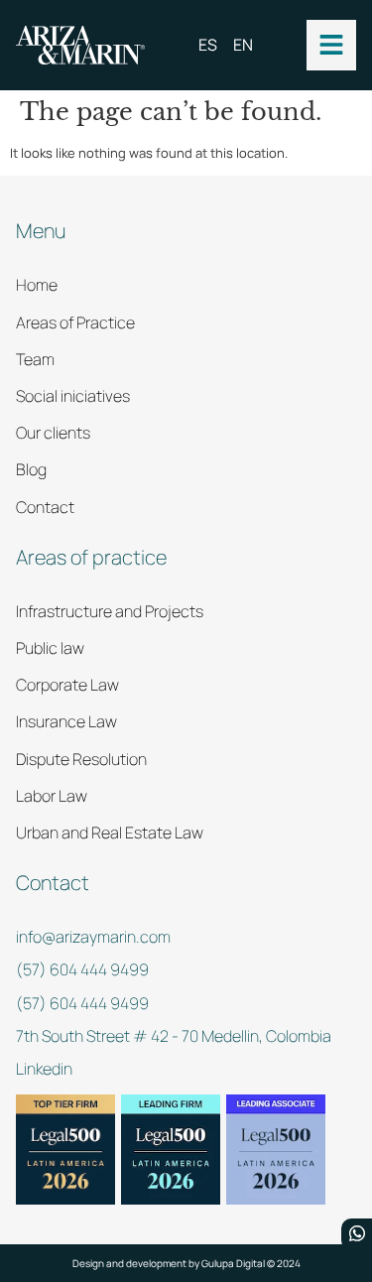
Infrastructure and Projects (109, 611)
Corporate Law (67, 685)
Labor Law (51, 796)
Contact (45, 507)
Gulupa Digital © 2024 (251, 1263)
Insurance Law (66, 721)
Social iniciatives (73, 396)
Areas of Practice (75, 322)
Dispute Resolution (81, 759)
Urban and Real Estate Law (109, 832)
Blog (31, 469)
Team (35, 359)
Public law (50, 648)
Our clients (53, 433)
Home (37, 285)
